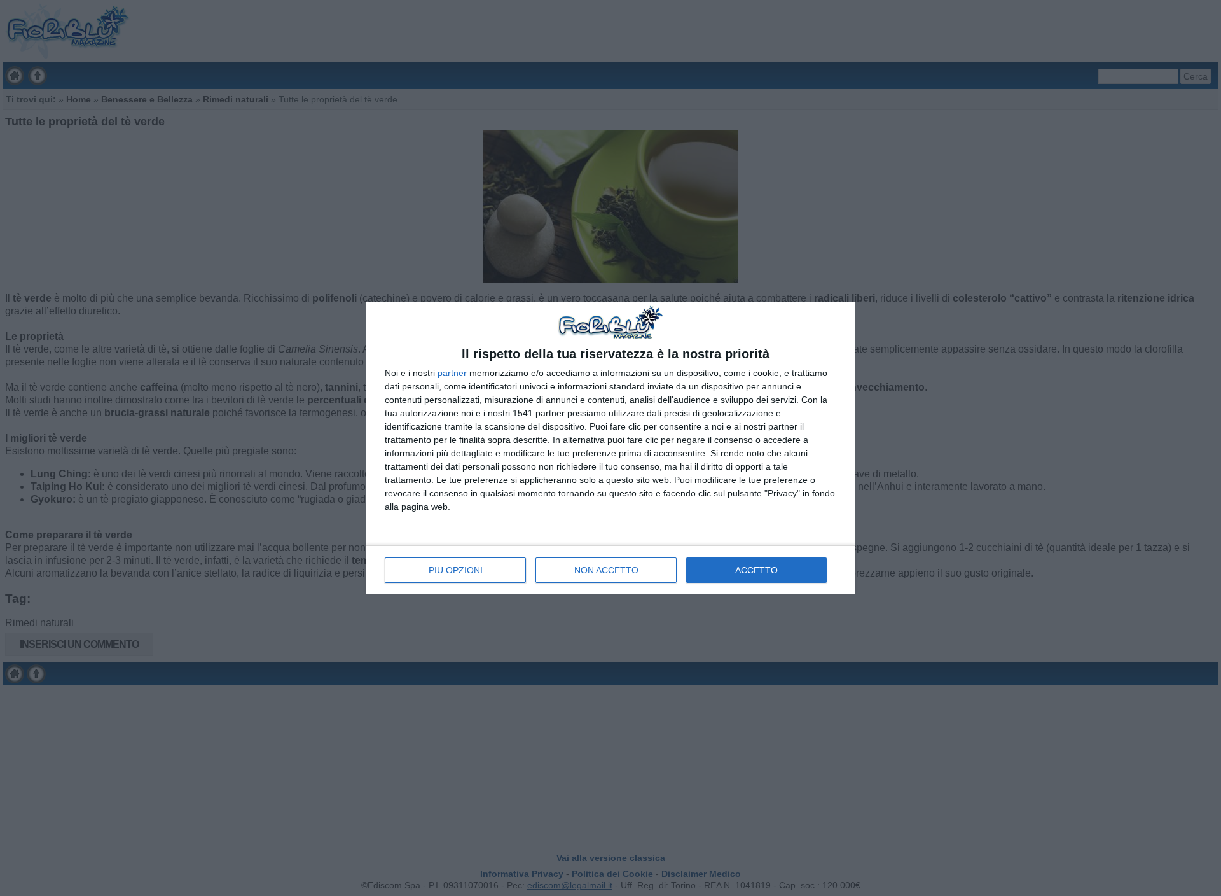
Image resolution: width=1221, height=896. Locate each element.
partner (452, 372)
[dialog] (610, 448)
